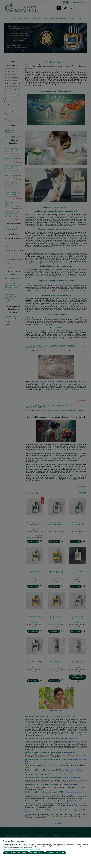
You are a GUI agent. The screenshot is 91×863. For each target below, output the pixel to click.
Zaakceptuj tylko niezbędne (15, 853)
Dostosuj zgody (37, 853)
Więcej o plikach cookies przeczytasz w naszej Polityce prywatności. (21, 849)
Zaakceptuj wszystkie (55, 853)
